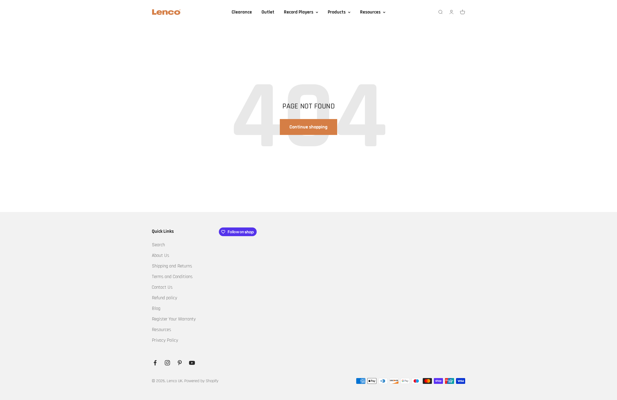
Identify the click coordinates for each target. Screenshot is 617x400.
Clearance (242, 12)
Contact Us (162, 287)
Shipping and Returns (172, 266)
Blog (156, 308)
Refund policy (164, 298)
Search (158, 245)
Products (337, 12)
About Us (160, 255)
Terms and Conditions (172, 276)
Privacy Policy (165, 340)
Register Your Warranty (174, 319)
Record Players (298, 12)
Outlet (268, 12)
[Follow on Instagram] (167, 363)
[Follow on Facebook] (155, 363)
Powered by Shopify (201, 381)
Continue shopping (308, 127)
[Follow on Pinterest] (179, 363)
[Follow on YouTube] (192, 363)
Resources (370, 12)
